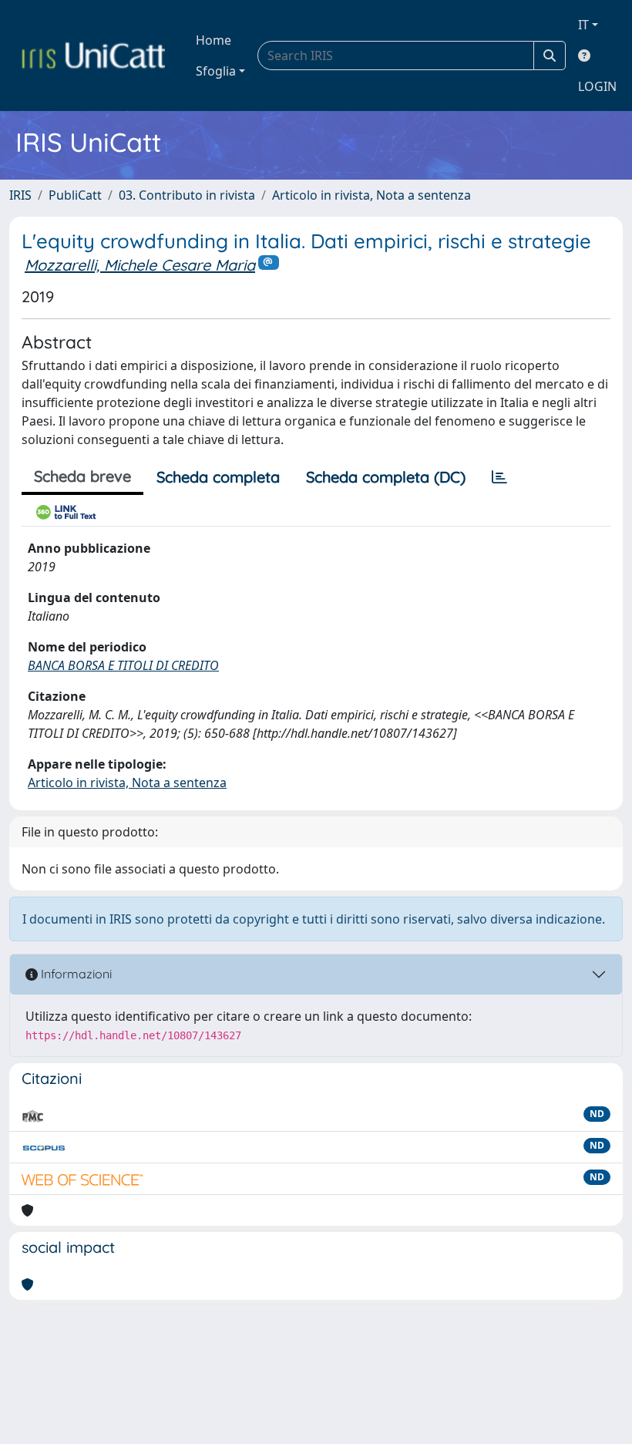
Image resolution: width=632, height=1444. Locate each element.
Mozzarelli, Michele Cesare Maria (140, 264)
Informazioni (75, 973)
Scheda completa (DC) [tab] (386, 476)
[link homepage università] (93, 55)
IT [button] (583, 24)
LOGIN (597, 86)
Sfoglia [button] (216, 70)
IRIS (20, 195)
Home (213, 40)
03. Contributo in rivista (187, 195)
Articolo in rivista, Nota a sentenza (371, 195)
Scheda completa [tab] (218, 476)
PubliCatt (75, 195)
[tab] (499, 477)
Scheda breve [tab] (82, 476)
